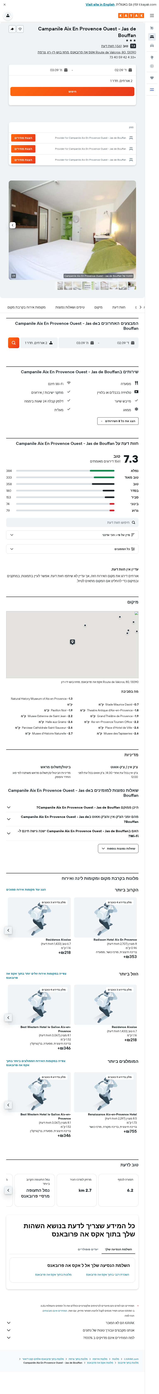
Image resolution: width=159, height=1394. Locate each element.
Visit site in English (100, 4)
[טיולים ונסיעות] (152, 78)
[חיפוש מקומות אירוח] (152, 37)
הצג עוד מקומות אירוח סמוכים (26, 889)
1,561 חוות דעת (111, 46)
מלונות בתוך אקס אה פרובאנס (53, 1274)
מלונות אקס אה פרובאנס (100, 1362)
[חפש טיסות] (152, 28)
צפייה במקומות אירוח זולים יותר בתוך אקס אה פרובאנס (36, 976)
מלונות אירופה (100, 1358)
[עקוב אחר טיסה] (152, 66)
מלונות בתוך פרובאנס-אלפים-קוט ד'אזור (43, 1358)
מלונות (115, 1358)
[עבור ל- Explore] (152, 57)
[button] (4, 4)
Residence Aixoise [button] (58, 939)
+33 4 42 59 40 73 (123, 57)
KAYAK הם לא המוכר (120, 1323)
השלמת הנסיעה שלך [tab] (118, 1249)
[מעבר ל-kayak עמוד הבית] (131, 15)
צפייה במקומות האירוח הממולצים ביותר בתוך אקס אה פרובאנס (35, 1063)
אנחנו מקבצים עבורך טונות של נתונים (108, 1330)
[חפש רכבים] (152, 45)
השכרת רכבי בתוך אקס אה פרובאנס (107, 1274)
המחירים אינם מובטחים (55, 1310)
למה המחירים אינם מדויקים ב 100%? (108, 1338)
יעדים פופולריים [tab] (88, 1249)
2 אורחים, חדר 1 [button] (121, 81)
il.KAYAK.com (131, 1358)
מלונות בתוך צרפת (78, 1358)
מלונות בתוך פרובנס (128, 1362)
